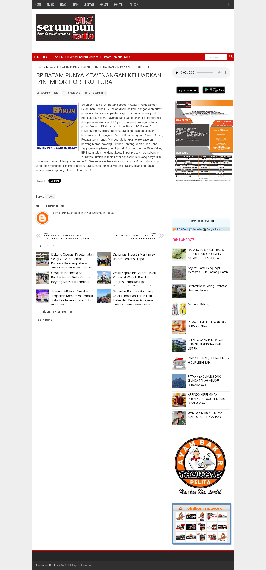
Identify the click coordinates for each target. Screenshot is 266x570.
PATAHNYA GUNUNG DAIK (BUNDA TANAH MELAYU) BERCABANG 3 (204, 380)
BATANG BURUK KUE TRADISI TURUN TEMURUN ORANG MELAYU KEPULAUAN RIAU (206, 254)
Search (231, 57)
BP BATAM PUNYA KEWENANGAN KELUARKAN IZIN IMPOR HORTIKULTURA (98, 78)
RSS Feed (182, 229)
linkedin (197, 229)
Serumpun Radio (46, 565)
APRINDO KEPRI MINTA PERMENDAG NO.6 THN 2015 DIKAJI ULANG (206, 398)
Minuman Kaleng (198, 304)
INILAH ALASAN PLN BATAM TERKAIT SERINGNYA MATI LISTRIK (205, 344)
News (50, 196)
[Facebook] (229, 4)
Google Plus (213, 229)
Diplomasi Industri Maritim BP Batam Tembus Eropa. (98, 57)
